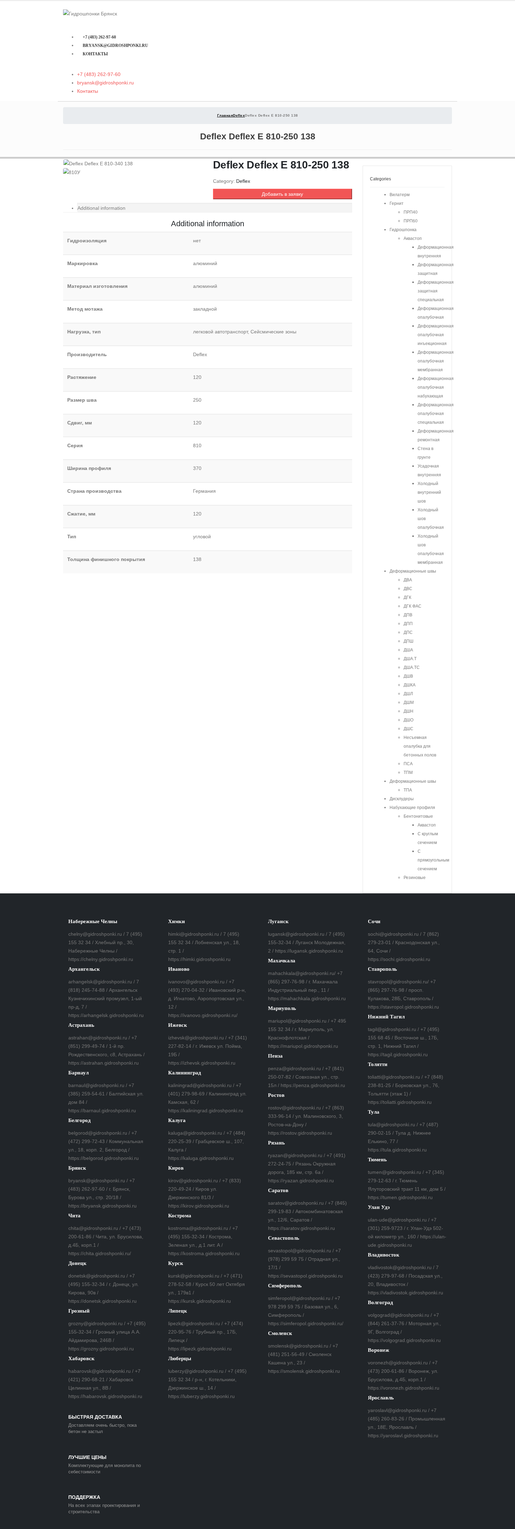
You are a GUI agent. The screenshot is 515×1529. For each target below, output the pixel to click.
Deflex (243, 181)
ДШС (408, 728)
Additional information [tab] (101, 208)
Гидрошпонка (403, 229)
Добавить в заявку (282, 194)
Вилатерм (400, 194)
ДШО (408, 720)
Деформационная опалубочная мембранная (436, 361)
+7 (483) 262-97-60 (99, 37)
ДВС (408, 588)
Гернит (397, 203)
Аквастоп (413, 238)
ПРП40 (411, 212)
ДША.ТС (412, 667)
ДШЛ (408, 693)
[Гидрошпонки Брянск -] (90, 13)
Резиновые (415, 877)
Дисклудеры (402, 798)
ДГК (407, 597)
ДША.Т (410, 658)
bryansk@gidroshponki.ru (115, 45)
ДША (408, 650)
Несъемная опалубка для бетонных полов (420, 746)
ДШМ (409, 702)
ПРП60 (411, 221)
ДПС (408, 632)
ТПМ (408, 772)
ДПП (408, 623)
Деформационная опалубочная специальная (436, 413)
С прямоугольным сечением (433, 860)
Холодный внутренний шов (429, 492)
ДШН (408, 711)
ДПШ (408, 641)
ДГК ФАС (412, 606)
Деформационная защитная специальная (436, 291)
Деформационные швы (413, 571)
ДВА (408, 579)
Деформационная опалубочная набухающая (436, 387)
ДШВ (408, 676)
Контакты (95, 53)
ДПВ (408, 615)
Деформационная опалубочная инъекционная (436, 335)
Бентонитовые (418, 816)
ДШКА (410, 685)
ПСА (408, 763)
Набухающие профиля (412, 807)
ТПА (408, 790)
